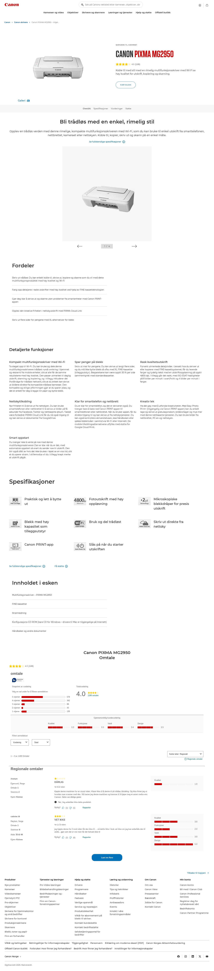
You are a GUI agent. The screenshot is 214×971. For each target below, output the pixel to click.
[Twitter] (200, 956)
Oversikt (87, 108)
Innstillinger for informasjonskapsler (134, 948)
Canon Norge (12, 956)
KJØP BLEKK (125, 85)
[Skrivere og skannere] (106, 12)
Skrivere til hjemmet (126, 45)
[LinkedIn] (193, 956)
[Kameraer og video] (65, 12)
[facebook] (178, 956)
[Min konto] (200, 5)
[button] (79, 246)
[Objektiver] (79, 12)
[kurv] (207, 5)
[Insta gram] (185, 956)
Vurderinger (117, 108)
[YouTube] (207, 956)
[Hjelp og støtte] (153, 12)
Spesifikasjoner (101, 108)
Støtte (128, 108)
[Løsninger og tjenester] (133, 12)
